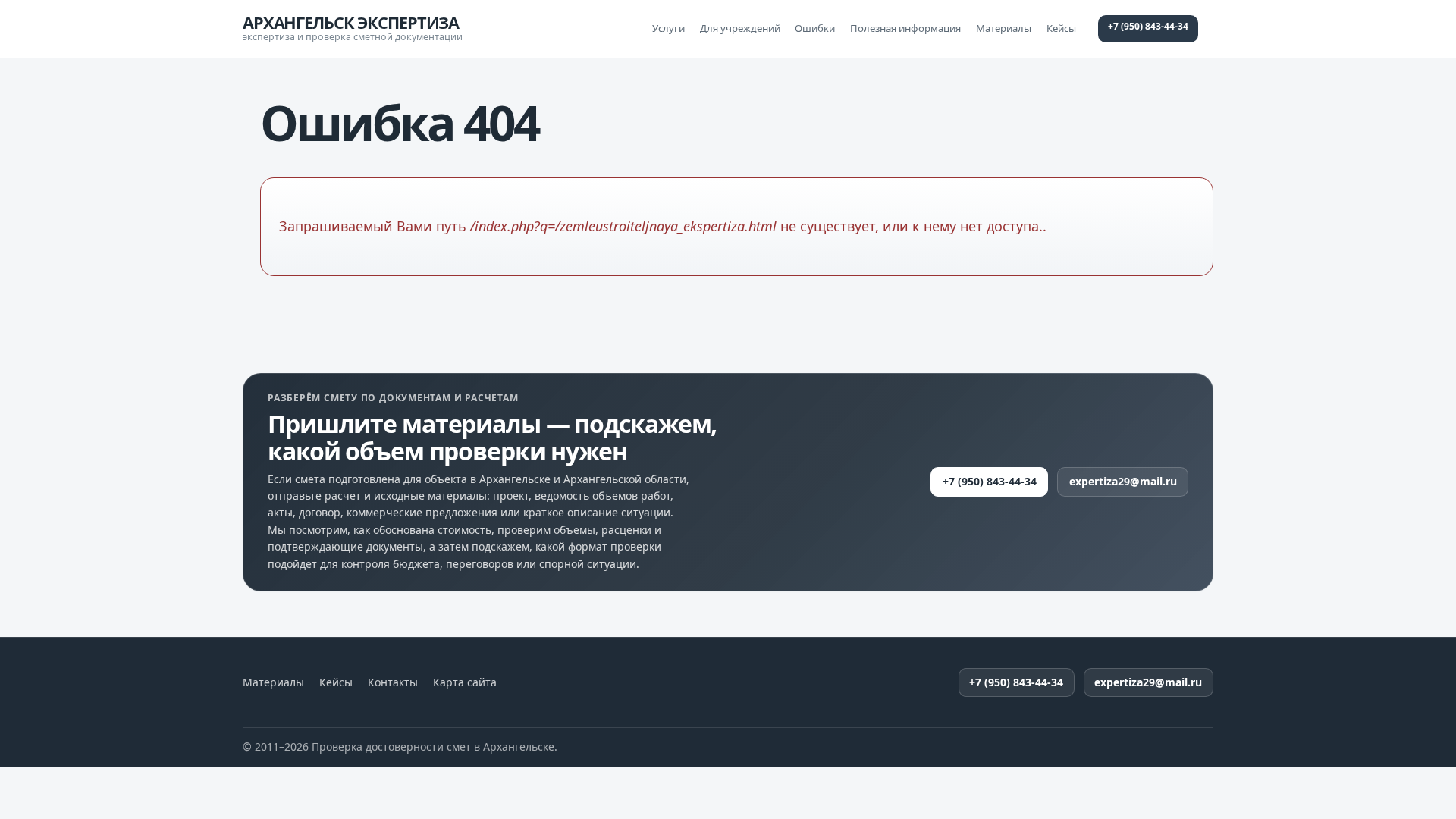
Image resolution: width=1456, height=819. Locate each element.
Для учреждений (740, 28)
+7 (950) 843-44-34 (1148, 26)
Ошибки (815, 28)
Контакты (393, 682)
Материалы (1003, 28)
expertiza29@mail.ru (1123, 481)
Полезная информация (905, 28)
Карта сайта (465, 682)
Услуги (668, 28)
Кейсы (1061, 28)
